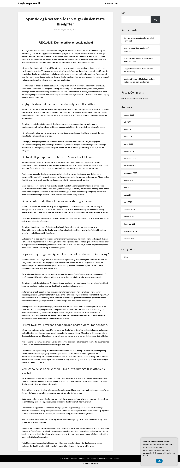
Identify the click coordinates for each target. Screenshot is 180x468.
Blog (126, 257)
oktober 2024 (129, 238)
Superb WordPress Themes (109, 458)
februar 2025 (129, 209)
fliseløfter (41, 50)
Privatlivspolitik (111, 3)
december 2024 (130, 224)
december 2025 (130, 158)
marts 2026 (128, 144)
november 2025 (130, 166)
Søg (123, 13)
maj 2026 (127, 129)
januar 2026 (129, 151)
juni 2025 (128, 187)
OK (159, 461)
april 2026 (128, 137)
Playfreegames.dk (29, 3)
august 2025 (129, 180)
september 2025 (130, 173)
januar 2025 (129, 217)
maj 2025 (127, 195)
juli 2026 (127, 122)
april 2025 (128, 202)
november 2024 (130, 231)
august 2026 (129, 115)
